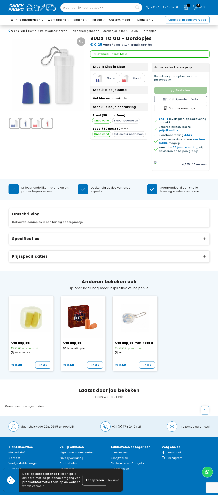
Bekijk (43, 365)
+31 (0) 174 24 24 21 (164, 7)
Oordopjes (110, 31)
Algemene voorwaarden (77, 452)
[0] (185, 7)
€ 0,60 (68, 365)
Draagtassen (120, 468)
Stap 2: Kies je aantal (110, 90)
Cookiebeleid (69, 463)
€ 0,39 (16, 365)
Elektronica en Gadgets (127, 463)
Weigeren (113, 480)
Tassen (96, 20)
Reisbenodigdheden (85, 31)
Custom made (119, 20)
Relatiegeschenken (53, 31)
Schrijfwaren (119, 458)
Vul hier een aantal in (110, 98)
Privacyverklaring (71, 458)
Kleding (78, 20)
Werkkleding (57, 20)
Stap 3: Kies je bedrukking (114, 107)
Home (32, 31)
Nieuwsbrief (17, 452)
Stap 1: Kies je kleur (109, 66)
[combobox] (97, 7)
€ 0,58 (120, 365)
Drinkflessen (119, 452)
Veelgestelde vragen (23, 463)
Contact (15, 458)
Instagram (174, 458)
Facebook (174, 452)
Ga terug (18, 30)
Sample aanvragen (183, 108)
